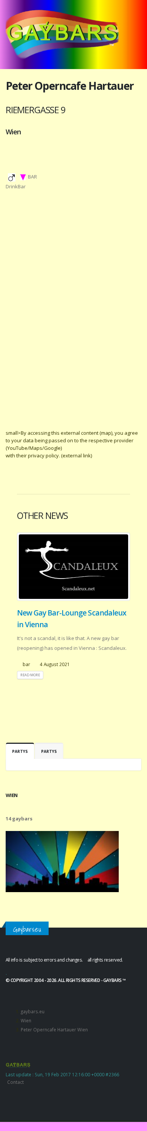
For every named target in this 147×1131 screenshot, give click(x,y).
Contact (15, 1082)
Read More (30, 674)
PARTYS (20, 751)
